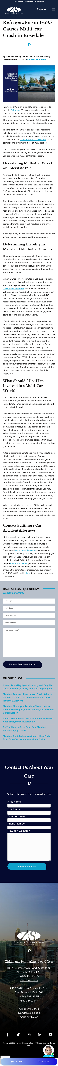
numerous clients (18, 563)
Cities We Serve (29, 1009)
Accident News (29, 1017)
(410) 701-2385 (29, 996)
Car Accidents (33, 59)
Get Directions (29, 980)
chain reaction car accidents (33, 139)
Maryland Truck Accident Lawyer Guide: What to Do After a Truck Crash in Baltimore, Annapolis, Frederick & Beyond (27, 697)
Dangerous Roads (29, 1013)
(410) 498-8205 (29, 976)
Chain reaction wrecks (13, 288)
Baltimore (15, 110)
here (28, 573)
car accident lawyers (25, 550)
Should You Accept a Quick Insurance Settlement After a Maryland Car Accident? (28, 720)
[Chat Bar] (29, 1062)
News (43, 59)
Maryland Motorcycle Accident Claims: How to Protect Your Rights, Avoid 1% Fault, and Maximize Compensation (28, 709)
